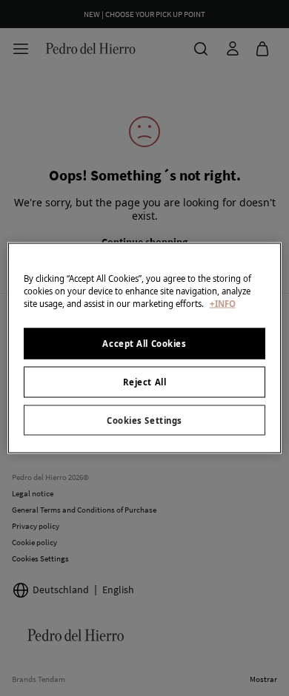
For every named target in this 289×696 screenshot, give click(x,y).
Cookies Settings (144, 419)
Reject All (145, 381)
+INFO (223, 302)
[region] (144, 348)
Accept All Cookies (144, 342)
